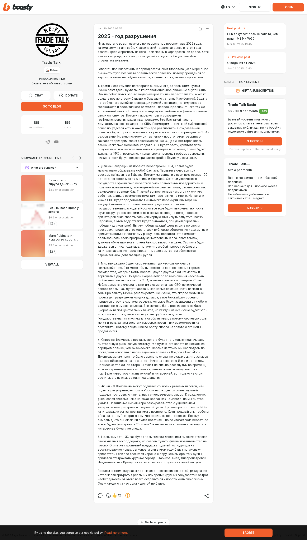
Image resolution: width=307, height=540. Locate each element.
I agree (248, 532)
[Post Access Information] (200, 28)
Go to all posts (155, 522)
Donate (71, 95)
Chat (39, 95)
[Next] (80, 158)
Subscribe (255, 141)
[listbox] (225, 7)
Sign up (255, 7)
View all (52, 264)
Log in (288, 7)
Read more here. (116, 532)
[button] (18, 7)
